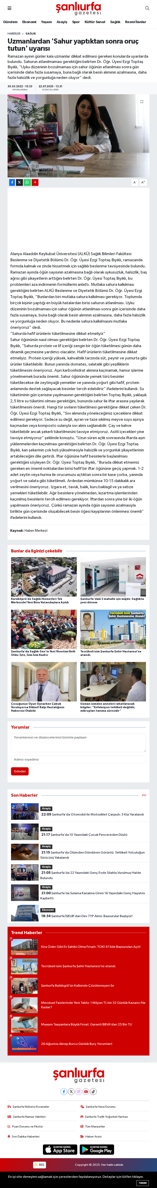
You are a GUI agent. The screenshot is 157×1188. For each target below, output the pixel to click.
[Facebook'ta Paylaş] (12, 182)
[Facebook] (64, 1091)
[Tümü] (144, 795)
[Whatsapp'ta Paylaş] (27, 182)
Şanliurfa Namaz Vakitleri (29, 1116)
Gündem (10, 22)
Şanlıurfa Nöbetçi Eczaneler (31, 1106)
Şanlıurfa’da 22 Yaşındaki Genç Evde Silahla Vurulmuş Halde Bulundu (90, 875)
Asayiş (62, 22)
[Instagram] (78, 1091)
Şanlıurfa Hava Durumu (101, 1106)
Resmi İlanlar (135, 22)
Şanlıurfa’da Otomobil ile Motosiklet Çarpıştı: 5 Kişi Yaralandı (92, 814)
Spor (76, 22)
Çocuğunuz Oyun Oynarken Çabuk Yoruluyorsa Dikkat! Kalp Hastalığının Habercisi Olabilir (37, 707)
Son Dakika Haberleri (25, 1136)
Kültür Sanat (95, 22)
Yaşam (46, 22)
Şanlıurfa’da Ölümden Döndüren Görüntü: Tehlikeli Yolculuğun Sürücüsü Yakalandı (92, 855)
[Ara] (147, 8)
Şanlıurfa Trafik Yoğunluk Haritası (106, 1116)
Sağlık (115, 22)
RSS (41, 1164)
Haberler (14, 33)
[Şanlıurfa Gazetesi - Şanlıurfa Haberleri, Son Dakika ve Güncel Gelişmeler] (78, 8)
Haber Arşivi (93, 1136)
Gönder (20, 771)
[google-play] (97, 1149)
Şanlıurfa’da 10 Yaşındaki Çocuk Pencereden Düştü (84, 835)
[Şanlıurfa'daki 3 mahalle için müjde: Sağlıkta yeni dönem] (113, 577)
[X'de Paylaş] (19, 182)
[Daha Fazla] (35, 182)
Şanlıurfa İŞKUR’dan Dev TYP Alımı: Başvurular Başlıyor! (86, 916)
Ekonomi (29, 22)
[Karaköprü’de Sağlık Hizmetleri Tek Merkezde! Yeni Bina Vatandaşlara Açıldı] (44, 577)
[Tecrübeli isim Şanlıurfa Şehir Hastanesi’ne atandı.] (113, 629)
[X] (71, 1091)
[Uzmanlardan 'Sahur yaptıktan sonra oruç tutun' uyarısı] (79, 135)
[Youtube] (86, 1091)
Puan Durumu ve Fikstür (27, 1126)
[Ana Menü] (9, 8)
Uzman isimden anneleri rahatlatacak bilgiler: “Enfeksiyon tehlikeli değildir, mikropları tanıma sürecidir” (107, 707)
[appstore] (60, 1149)
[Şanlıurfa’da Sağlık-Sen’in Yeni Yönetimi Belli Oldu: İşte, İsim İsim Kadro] (44, 629)
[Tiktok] (93, 1091)
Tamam (143, 1183)
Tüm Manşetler (95, 1126)
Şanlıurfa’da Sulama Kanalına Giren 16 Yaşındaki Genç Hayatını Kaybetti (92, 895)
